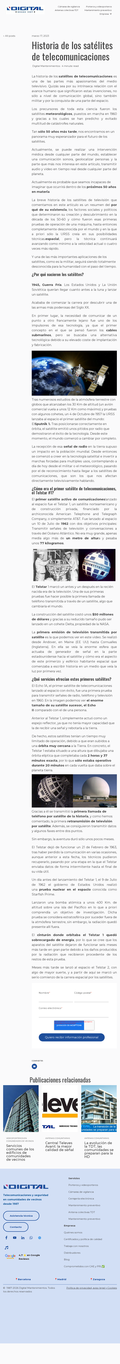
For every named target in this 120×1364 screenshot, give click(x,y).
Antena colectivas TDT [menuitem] (81, 1212)
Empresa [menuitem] (69, 1225)
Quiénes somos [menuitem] (73, 1232)
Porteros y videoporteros (99, 6)
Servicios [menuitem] (74, 1178)
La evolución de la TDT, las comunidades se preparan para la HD (99, 1150)
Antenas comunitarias (57, 1138)
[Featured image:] (21, 1108)
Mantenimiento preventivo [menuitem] (84, 1205)
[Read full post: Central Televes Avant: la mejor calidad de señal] (60, 1108)
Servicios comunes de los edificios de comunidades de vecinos (20, 1153)
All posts (10, 35)
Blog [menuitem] (67, 1259)
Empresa (104, 14)
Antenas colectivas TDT (66, 10)
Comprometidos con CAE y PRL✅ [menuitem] (84, 1266)
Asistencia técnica (21, 1215)
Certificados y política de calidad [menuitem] (83, 1239)
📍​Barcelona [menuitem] (23, 1279)
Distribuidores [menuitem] (72, 1252)
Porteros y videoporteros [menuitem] (83, 1185)
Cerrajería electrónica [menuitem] (81, 1198)
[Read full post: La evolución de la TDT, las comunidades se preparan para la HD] (99, 1108)
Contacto (16, 1227)
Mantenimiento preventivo (98, 10)
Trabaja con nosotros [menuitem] (76, 1246)
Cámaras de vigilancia (69, 6)
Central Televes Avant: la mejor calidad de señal (59, 1146)
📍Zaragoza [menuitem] (97, 1279)
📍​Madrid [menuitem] (60, 1279)
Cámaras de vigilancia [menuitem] (81, 1191)
